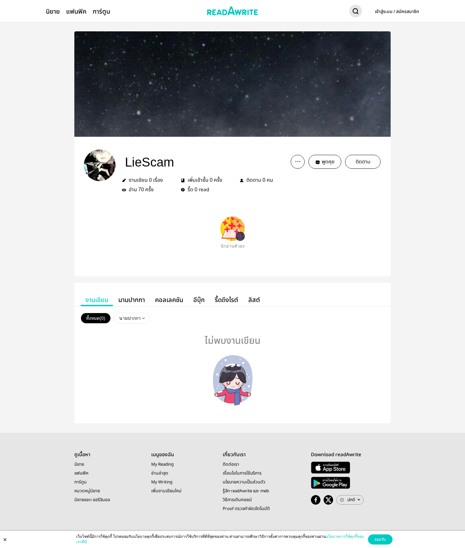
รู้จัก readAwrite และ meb (246, 491)
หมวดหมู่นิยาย (87, 491)
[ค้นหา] (355, 12)
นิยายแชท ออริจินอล (92, 499)
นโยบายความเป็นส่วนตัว (244, 482)
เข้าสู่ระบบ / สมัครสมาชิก (397, 11)
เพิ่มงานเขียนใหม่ (166, 491)
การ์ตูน (101, 11)
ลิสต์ (254, 300)
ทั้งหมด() (95, 318)
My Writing (161, 482)
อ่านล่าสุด (159, 473)
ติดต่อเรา (231, 464)
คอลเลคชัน (169, 300)
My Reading (162, 464)
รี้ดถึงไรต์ (226, 300)
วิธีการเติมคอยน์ (237, 499)
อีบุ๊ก (199, 300)
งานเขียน (96, 300)
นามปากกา (131, 300)
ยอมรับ (380, 539)
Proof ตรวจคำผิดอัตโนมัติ (246, 508)
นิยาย (53, 11)
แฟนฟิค (76, 11)
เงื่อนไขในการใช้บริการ (242, 473)
